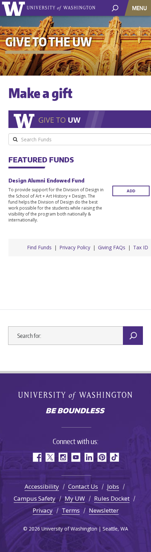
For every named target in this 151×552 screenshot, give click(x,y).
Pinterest (101, 457)
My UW (75, 498)
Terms (71, 510)
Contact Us (83, 486)
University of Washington (14, 8)
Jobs (113, 486)
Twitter (49, 457)
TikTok (114, 457)
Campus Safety (34, 498)
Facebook (36, 457)
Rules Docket (112, 498)
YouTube (75, 457)
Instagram (62, 457)
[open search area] (115, 7)
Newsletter (104, 510)
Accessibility (42, 486)
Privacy (43, 510)
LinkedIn (88, 457)
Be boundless (75, 411)
